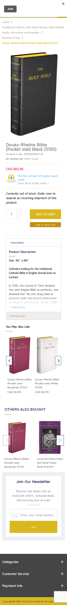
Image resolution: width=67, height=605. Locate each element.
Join (33, 527)
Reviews (18, 315)
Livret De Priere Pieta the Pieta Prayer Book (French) (50, 462)
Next (58, 360)
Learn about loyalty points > (33, 183)
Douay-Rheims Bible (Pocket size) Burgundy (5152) (19, 383)
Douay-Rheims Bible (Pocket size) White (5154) (47, 383)
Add (45, 214)
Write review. (31, 158)
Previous (9, 360)
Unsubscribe (34, 504)
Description (17, 242)
